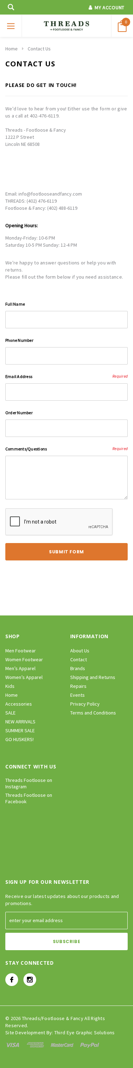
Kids (10, 686)
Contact (78, 659)
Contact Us (39, 48)
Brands (77, 668)
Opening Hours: (21, 225)
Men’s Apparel (20, 668)
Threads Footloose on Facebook (28, 798)
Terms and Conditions (93, 713)
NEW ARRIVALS (20, 721)
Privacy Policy (85, 704)
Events (77, 695)
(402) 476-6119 (42, 201)
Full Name (15, 304)
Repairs (78, 686)
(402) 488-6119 (62, 208)
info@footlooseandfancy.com (50, 194)
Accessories (18, 704)
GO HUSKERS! (19, 739)
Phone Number (19, 340)
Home (11, 48)
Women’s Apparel (24, 677)
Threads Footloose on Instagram (28, 783)
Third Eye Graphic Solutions (84, 1032)
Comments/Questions (66, 448)
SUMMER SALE (20, 730)
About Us (79, 650)
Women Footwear (24, 659)
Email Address (66, 376)
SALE (10, 713)
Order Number (19, 412)
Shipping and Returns (92, 677)
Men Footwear (20, 650)
